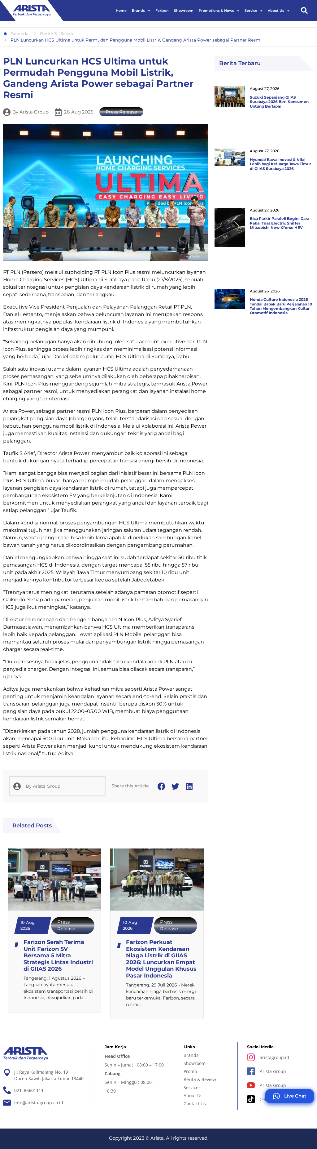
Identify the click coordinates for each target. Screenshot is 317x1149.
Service (251, 10)
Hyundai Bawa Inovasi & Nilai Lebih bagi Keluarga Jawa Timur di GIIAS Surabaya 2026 (280, 164)
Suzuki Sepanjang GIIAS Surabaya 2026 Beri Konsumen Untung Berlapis (279, 102)
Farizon (162, 10)
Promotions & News (216, 10)
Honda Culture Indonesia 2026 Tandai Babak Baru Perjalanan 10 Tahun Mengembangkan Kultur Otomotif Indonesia (281, 306)
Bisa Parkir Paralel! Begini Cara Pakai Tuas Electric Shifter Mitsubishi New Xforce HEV (279, 223)
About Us (276, 10)
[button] (304, 10)
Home (121, 10)
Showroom (183, 10)
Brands (138, 10)
